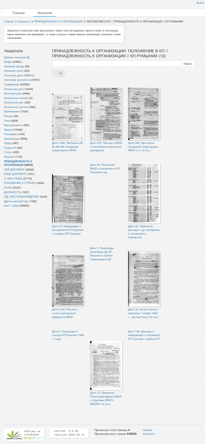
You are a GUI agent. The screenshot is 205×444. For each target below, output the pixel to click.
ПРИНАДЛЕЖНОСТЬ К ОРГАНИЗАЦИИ (58, 21)
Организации (11, 138)
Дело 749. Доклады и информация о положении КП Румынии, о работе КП (144, 335)
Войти (200, 3)
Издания (9, 156)
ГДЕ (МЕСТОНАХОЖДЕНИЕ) (21, 196)
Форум (8, 143)
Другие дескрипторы (16, 201)
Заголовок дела (13, 75)
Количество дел (14, 102)
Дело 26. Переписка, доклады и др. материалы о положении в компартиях (144, 231)
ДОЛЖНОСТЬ (12, 192)
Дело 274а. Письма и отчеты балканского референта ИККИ (65, 313)
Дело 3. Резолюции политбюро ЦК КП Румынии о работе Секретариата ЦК (102, 253)
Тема (7, 120)
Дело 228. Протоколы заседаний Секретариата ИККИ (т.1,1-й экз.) (143, 146)
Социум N (10, 147)
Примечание (11, 111)
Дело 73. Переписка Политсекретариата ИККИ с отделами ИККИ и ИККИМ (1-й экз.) (105, 398)
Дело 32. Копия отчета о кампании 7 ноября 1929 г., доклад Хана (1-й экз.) (143, 313)
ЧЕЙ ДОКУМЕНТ (14, 169)
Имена (8, 129)
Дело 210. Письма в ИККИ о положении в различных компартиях (106, 146)
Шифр (7, 62)
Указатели (44, 12)
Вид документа (13, 125)
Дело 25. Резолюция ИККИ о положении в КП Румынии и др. (105, 168)
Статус (8, 152)
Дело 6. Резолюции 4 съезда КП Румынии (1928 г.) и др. (68, 335)
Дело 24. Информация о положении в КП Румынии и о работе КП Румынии (67, 229)
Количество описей (15, 98)
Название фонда (14, 66)
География (10, 134)
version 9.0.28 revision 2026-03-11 (69, 432)
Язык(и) (8, 116)
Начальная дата (14, 89)
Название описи (13, 71)
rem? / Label (11, 205)
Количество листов (15, 107)
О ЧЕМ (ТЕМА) (13, 178)
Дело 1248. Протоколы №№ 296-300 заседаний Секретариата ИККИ (67, 146)
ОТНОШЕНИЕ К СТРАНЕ (19, 183)
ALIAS (8, 187)
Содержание (11, 84)
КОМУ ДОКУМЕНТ (15, 174)
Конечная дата (13, 93)
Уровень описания (15, 57)
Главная (18, 12)
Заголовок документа (17, 80)
